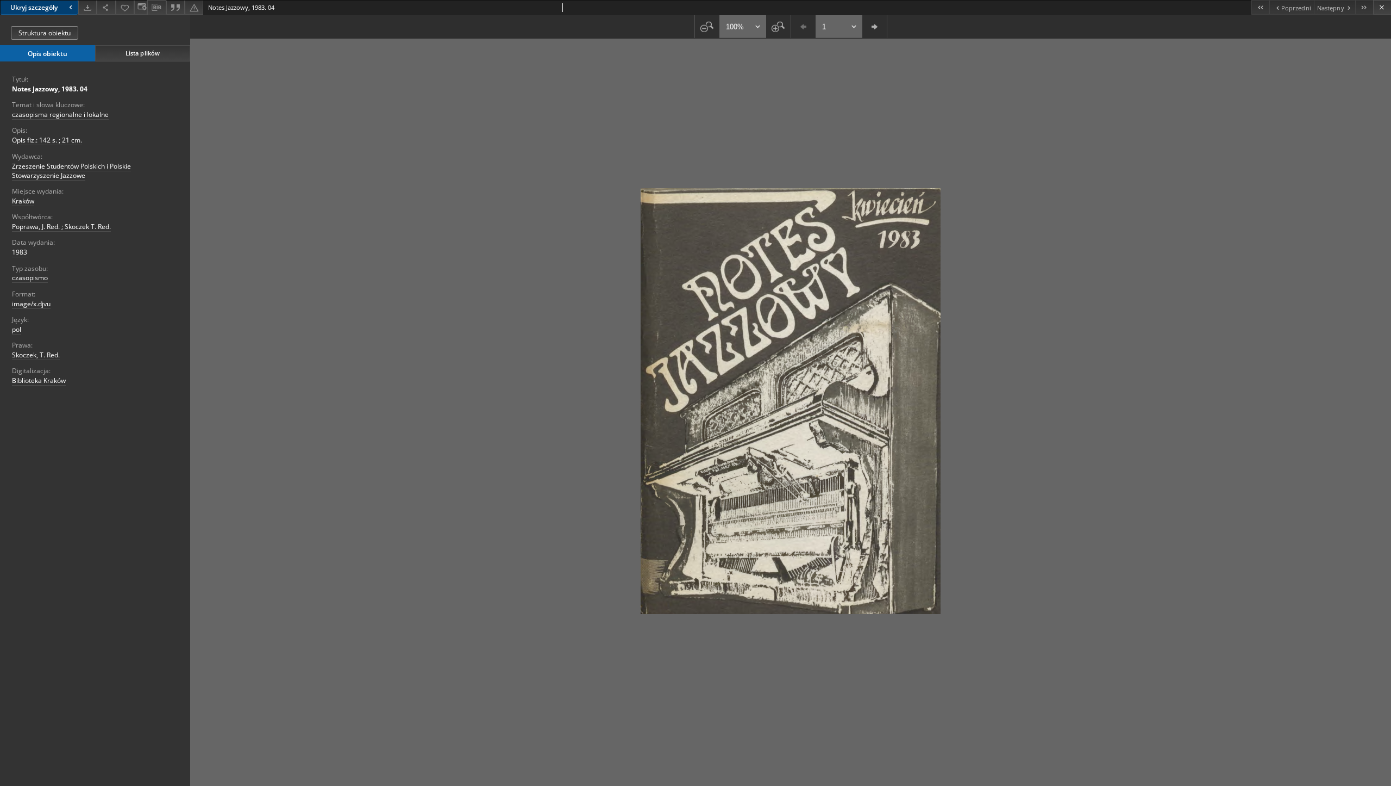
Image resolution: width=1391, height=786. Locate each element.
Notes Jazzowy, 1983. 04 (49, 89)
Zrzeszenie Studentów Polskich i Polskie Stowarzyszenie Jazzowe (71, 171)
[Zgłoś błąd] (194, 7)
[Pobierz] (87, 7)
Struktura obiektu (44, 33)
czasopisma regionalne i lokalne (60, 114)
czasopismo (30, 277)
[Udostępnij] (106, 7)
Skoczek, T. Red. (36, 355)
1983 (19, 252)
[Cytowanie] (175, 7)
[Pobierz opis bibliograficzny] (156, 7)
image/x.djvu (31, 303)
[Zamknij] (1382, 7)
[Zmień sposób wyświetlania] (140, 7)
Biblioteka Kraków (39, 380)
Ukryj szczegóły (34, 7)
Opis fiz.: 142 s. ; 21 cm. (47, 140)
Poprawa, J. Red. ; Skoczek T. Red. (61, 226)
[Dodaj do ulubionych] (125, 7)
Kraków (23, 201)
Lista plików (143, 53)
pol (16, 329)
